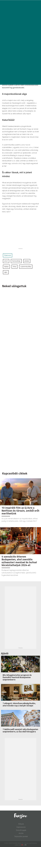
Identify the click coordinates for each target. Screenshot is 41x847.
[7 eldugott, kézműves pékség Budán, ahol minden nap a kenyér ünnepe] (20, 697)
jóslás (27, 261)
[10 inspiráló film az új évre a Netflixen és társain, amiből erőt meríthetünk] (20, 492)
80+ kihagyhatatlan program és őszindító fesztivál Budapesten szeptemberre (17, 677)
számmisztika (25, 267)
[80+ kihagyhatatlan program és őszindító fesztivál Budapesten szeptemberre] (20, 668)
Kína (14, 267)
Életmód (7, 255)
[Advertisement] (19, 379)
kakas (6, 267)
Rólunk (21, 824)
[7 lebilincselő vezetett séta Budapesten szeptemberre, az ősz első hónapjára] (20, 723)
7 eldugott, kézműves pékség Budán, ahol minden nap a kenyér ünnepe (19, 704)
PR (25, 845)
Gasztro (5, 529)
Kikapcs (5, 480)
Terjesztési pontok (21, 836)
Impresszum (21, 827)
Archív (21, 833)
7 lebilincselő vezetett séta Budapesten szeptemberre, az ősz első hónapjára (20, 730)
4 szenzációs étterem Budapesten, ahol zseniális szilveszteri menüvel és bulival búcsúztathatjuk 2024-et (19, 561)
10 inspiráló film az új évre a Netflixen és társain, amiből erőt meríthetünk (20, 510)
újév (5, 272)
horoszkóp (16, 261)
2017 (6, 261)
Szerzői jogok (21, 830)
